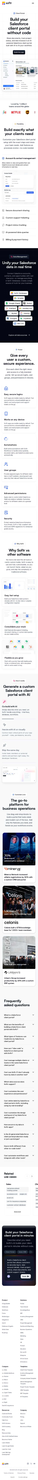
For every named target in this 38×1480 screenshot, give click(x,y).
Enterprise (23, 1355)
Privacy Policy (22, 1473)
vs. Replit (4, 1402)
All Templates (24, 1396)
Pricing (22, 1417)
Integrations (5, 1320)
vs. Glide (4, 1370)
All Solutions (23, 1362)
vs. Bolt (4, 1399)
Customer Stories (7, 1413)
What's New (5, 1329)
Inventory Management (26, 1316)
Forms (4, 1313)
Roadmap (5, 1332)
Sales (21, 1339)
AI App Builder (6, 1303)
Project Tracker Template (27, 1387)
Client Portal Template (26, 1370)
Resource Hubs (6, 1433)
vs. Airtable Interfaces (8, 1373)
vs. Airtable (5, 1389)
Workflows (5, 1310)
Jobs (21, 1420)
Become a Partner (7, 1439)
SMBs (22, 1332)
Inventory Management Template (26, 1374)
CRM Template (24, 1390)
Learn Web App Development (6, 1453)
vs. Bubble (5, 1386)
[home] (7, 3)
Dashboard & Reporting (27, 1326)
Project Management (26, 1323)
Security (32, 1473)
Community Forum (7, 1417)
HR (21, 1342)
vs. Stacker (5, 1376)
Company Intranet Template (28, 1378)
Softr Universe (6, 1423)
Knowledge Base (25, 1310)
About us (22, 1413)
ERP (21, 1313)
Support (22, 1423)
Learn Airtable (6, 1442)
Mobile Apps (5, 1316)
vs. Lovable (5, 1396)
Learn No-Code (6, 1449)
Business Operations (26, 1329)
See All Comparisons (8, 1405)
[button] (33, 3)
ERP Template (24, 1393)
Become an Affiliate (25, 1426)
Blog (3, 1430)
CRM (21, 1320)
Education (23, 1349)
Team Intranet (24, 1307)
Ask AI (4, 1323)
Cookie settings (22, 1477)
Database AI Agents (7, 1326)
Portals (22, 1303)
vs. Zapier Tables (7, 1392)
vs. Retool (5, 1379)
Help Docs (5, 1420)
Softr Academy (6, 1426)
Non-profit (23, 1352)
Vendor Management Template (26, 1382)
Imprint (12, 1477)
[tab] (19, 181)
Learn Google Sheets (8, 1446)
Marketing (23, 1336)
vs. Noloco (5, 1383)
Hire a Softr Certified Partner (10, 1436)
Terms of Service (8, 1473)
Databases (5, 1307)
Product (22, 1345)
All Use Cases (24, 1358)
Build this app (19, 52)
